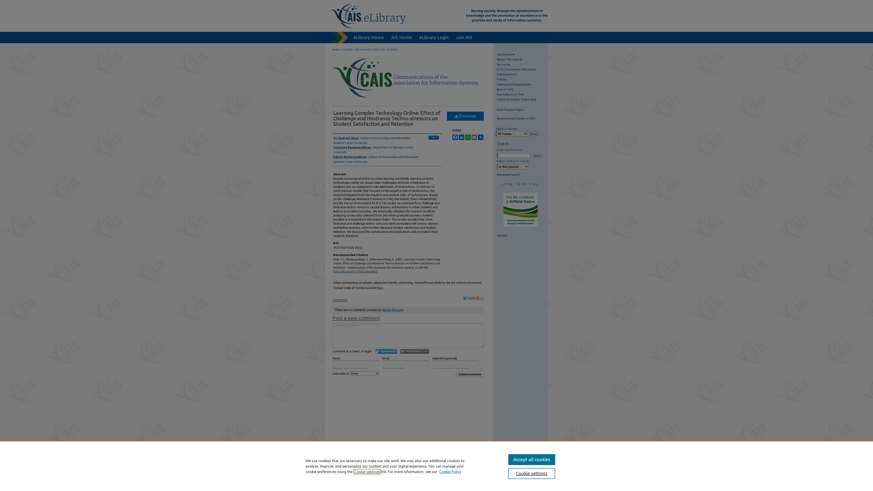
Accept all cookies (531, 459)
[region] (436, 466)
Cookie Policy (450, 472)
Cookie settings (367, 472)
